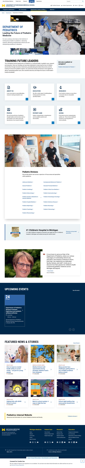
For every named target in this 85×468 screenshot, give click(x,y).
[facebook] (30, 442)
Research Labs (60, 433)
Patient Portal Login (49, 435)
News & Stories (33, 439)
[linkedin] (62, 442)
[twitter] (35, 442)
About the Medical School (73, 437)
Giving (31, 437)
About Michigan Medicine (8, 1)
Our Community (71, 433)
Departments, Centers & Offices (74, 435)
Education (32, 1)
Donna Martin (50, 270)
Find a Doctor (47, 432)
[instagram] (32, 442)
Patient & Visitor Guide (49, 433)
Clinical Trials (59, 432)
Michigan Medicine (35, 429)
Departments (39, 1)
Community (32, 435)
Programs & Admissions (73, 432)
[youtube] (37, 442)
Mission (31, 433)
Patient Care (18, 1)
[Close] (82, 461)
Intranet (70, 439)
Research (25, 1)
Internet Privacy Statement (18, 465)
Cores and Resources (61, 437)
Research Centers (60, 435)
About (31, 432)
